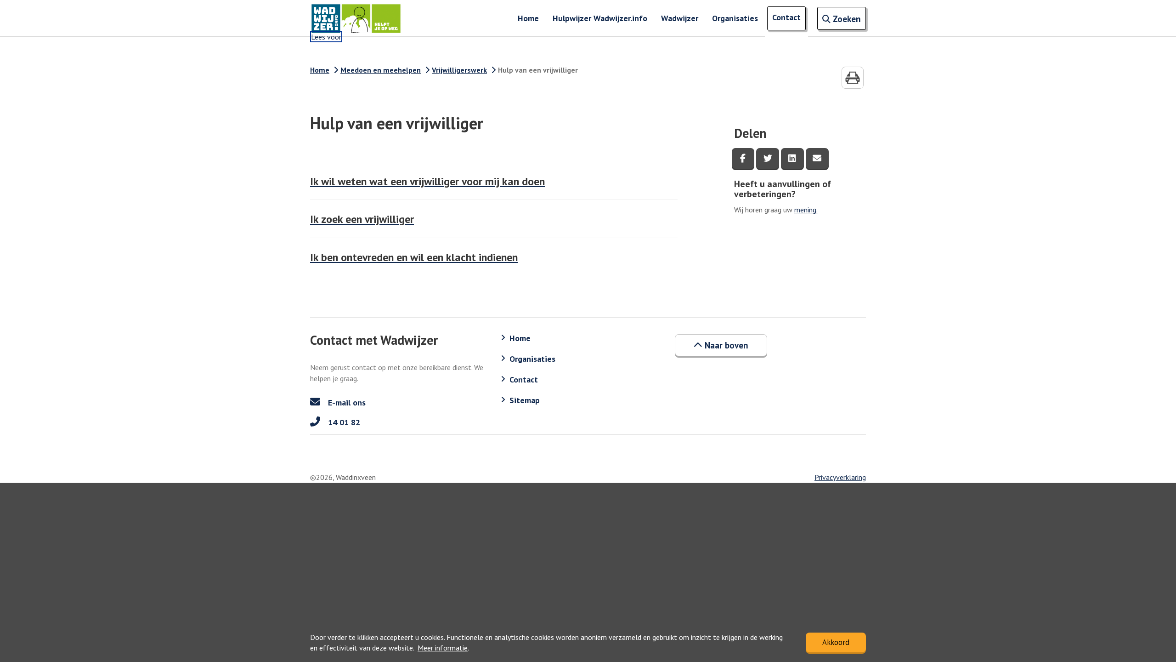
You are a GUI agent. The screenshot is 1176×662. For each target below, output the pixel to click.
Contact (786, 17)
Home (528, 18)
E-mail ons (346, 402)
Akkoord (835, 642)
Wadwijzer (679, 18)
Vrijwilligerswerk (459, 69)
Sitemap (524, 400)
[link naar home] (356, 18)
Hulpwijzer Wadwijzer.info (600, 18)
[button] (721, 345)
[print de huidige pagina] (852, 77)
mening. (806, 209)
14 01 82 (343, 422)
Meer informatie (443, 647)
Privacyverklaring (840, 477)
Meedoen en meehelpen (380, 69)
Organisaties (735, 18)
